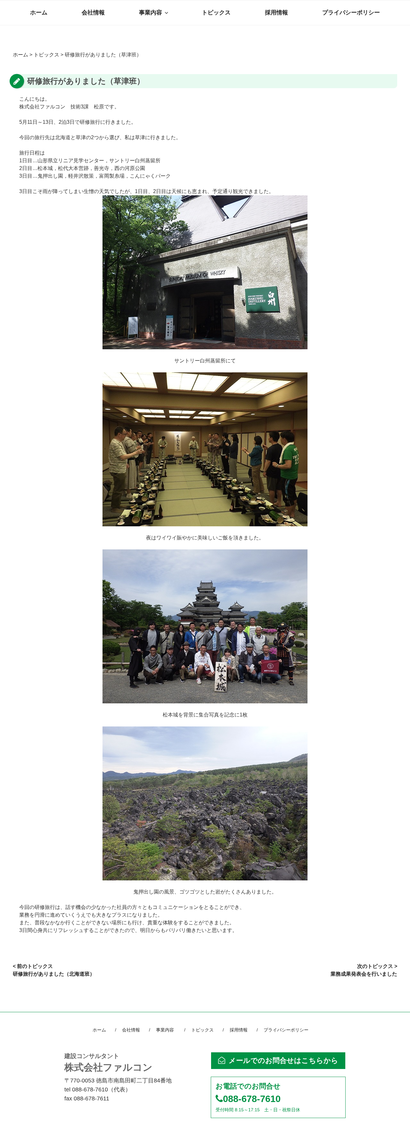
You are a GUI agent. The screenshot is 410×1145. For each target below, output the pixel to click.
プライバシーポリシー (351, 12)
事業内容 (150, 12)
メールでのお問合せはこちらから (283, 1060)
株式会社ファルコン (108, 1063)
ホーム (38, 12)
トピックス (216, 12)
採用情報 (276, 12)
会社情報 (93, 12)
